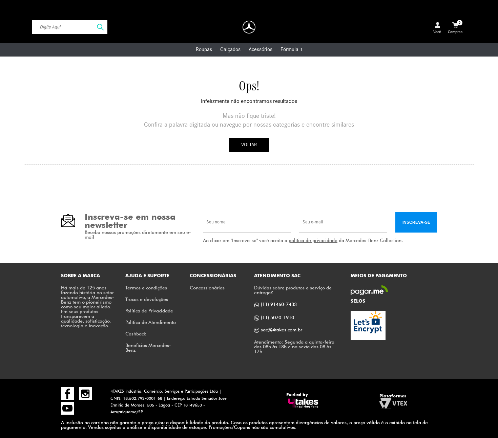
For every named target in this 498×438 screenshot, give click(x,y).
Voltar (249, 145)
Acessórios (260, 49)
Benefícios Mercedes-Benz (148, 347)
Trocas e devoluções (146, 299)
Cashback (135, 333)
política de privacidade (313, 240)
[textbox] (69, 27)
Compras (455, 27)
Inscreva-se (416, 222)
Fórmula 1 (292, 49)
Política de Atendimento (150, 322)
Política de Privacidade (149, 310)
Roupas (204, 49)
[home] (249, 27)
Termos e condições (146, 287)
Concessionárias (207, 287)
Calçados (230, 49)
